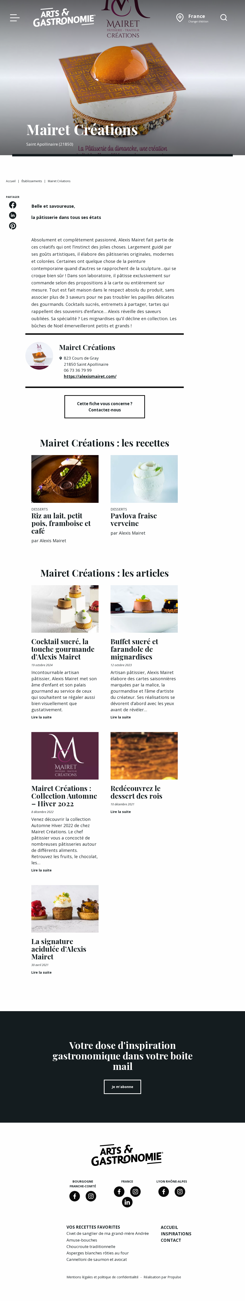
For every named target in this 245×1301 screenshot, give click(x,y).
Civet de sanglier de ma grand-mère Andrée (108, 1233)
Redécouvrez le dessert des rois (136, 792)
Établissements (32, 181)
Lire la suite (41, 717)
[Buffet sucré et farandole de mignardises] (144, 609)
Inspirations (176, 1234)
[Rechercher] (223, 17)
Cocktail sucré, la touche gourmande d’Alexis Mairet (63, 649)
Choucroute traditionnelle (91, 1246)
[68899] (127, 1202)
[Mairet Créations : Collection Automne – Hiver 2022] (65, 756)
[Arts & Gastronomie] (64, 18)
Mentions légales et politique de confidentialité (103, 1277)
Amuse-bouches (82, 1240)
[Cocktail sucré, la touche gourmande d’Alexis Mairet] (65, 609)
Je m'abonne (122, 1086)
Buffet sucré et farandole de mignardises (134, 649)
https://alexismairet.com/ (90, 376)
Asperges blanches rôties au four (98, 1253)
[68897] (91, 1196)
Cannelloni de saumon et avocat (97, 1259)
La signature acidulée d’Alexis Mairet (58, 948)
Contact (171, 1240)
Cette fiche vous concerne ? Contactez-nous (104, 407)
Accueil (11, 181)
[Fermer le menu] (13, 17)
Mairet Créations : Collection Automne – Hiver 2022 (64, 795)
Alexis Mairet (53, 540)
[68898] (74, 1196)
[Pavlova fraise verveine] (144, 479)
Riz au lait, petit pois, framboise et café (61, 523)
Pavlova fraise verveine (134, 519)
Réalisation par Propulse (162, 1277)
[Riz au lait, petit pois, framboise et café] (65, 479)
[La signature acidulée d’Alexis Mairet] (65, 909)
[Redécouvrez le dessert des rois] (144, 756)
